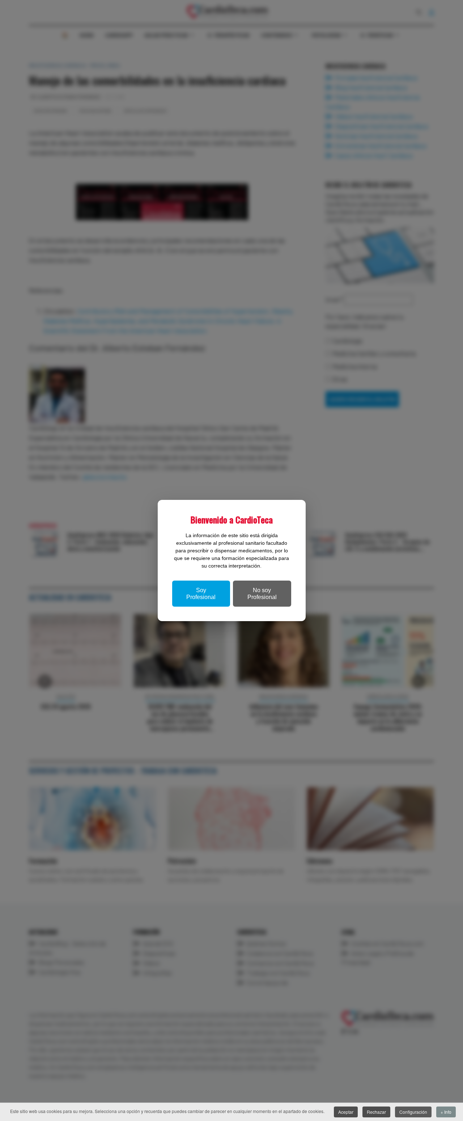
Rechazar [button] (376, 1112)
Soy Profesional (201, 593)
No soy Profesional (262, 593)
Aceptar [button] (345, 1112)
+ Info (446, 1112)
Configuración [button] (413, 1112)
